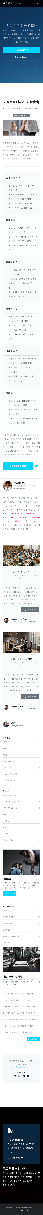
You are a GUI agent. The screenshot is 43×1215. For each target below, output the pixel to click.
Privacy (13, 1210)
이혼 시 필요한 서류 (9, 780)
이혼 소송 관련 (7, 911)
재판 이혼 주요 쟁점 (9, 761)
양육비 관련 (6, 930)
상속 (4, 814)
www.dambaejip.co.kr (21, 115)
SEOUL (13, 3)
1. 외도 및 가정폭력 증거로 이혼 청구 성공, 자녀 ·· (18, 994)
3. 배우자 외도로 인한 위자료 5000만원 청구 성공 (19, 1007)
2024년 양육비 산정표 (10, 774)
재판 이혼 (6, 742)
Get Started (21, 50)
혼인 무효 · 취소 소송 (9, 795)
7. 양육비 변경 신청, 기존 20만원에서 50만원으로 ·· (19, 1032)
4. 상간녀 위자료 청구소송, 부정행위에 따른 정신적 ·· (19, 1013)
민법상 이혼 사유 (8, 748)
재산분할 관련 (7, 923)
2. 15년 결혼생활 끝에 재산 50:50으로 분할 (17, 1000)
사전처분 (6, 834)
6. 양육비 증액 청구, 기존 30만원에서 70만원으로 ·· (19, 1026)
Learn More (21, 57)
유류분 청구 (6, 821)
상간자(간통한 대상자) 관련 (11, 936)
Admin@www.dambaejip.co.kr (21, 1067)
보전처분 (6, 827)
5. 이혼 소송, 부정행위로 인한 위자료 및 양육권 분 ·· (19, 1019)
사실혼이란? (7, 768)
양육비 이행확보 (8, 840)
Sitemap (21, 1210)
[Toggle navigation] (37, 3)
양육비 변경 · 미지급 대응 (11, 802)
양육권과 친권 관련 (9, 917)
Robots (29, 1210)
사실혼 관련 (6, 943)
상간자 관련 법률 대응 (10, 808)
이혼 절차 (6, 755)
